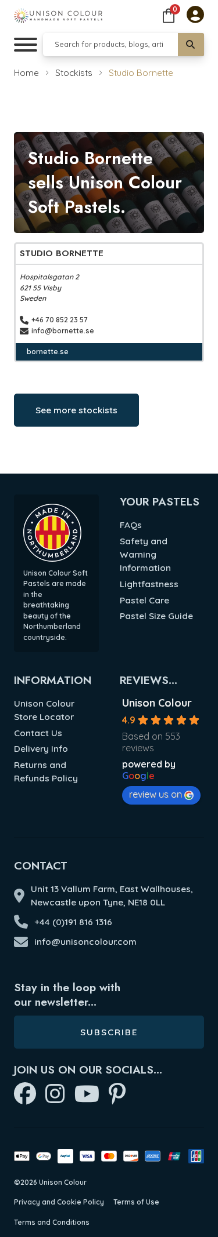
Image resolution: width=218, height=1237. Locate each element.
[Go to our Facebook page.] (25, 1095)
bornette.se (48, 351)
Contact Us (38, 732)
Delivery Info (41, 748)
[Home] (58, 15)
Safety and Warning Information (145, 554)
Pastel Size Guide (156, 615)
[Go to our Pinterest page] (117, 1095)
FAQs (131, 524)
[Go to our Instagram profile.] (55, 1095)
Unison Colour (157, 703)
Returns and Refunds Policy (46, 771)
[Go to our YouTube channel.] (86, 1095)
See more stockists (76, 410)
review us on (155, 794)
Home (26, 72)
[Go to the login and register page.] (195, 16)
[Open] (25, 45)
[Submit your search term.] (191, 44)
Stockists (73, 72)
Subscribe (109, 1032)
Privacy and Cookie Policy (59, 1202)
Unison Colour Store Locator (44, 710)
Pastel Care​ (144, 600)
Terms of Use (136, 1202)
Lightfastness (149, 584)
